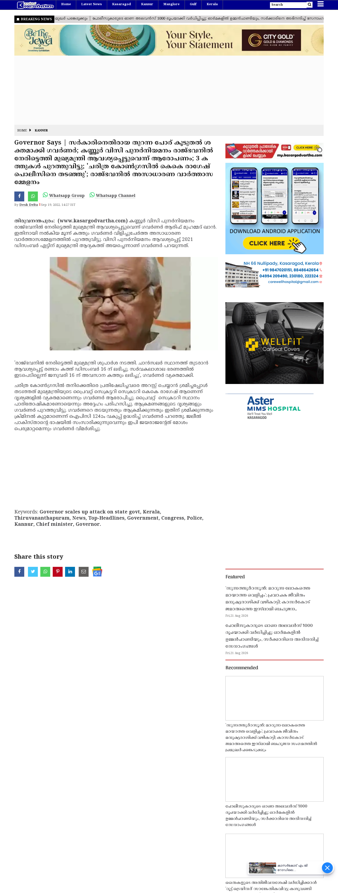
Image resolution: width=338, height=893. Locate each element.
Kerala (212, 4)
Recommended (241, 668)
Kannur (147, 4)
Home (66, 4)
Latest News (91, 4)
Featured (235, 577)
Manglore (171, 4)
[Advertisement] (162, 90)
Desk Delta (28, 205)
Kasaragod (121, 4)
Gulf (193, 4)
